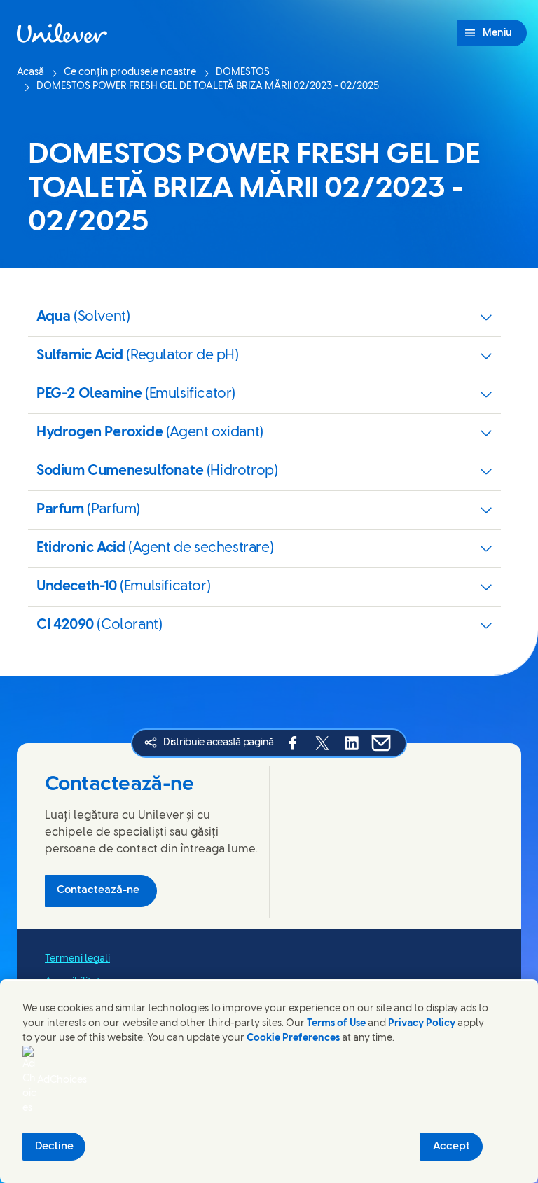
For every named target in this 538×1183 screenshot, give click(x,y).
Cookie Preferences (293, 1038)
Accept (451, 1146)
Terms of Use (336, 1023)
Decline (54, 1146)
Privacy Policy (421, 1023)
